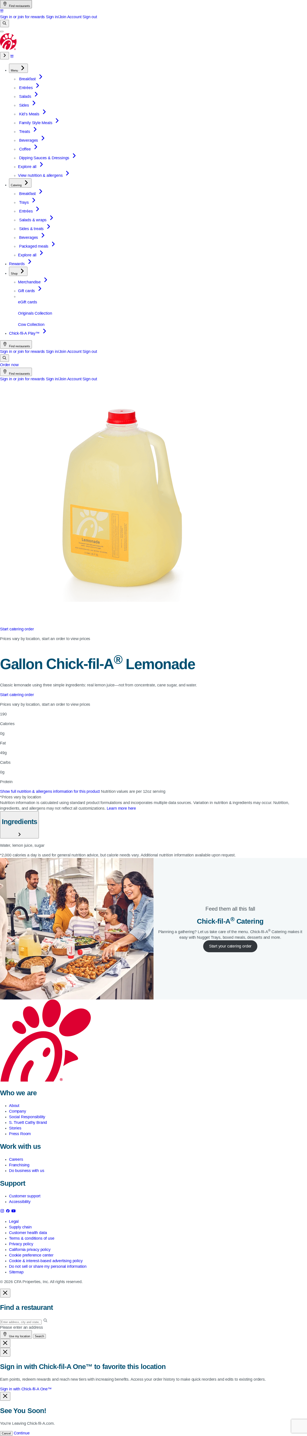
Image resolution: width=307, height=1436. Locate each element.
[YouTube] (13, 1212)
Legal (14, 1221)
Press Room (20, 1133)
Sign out (89, 17)
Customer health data (28, 1232)
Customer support (24, 1196)
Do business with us (26, 1170)
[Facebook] (8, 1212)
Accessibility (20, 1201)
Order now (9, 365)
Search (39, 1336)
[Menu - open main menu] (2, 31)
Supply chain (20, 1227)
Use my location (19, 1336)
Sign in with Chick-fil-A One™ (26, 1389)
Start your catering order (230, 946)
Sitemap (16, 1272)
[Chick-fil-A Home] (8, 49)
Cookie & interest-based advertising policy (45, 1261)
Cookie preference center (31, 1255)
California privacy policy (30, 1249)
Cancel (6, 1433)
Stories (15, 1128)
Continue (22, 1433)
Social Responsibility (27, 1117)
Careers (16, 1159)
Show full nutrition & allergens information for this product (50, 791)
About (14, 1105)
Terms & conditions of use (31, 1238)
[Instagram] (3, 1212)
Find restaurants (19, 6)
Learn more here (121, 808)
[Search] (4, 23)
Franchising (19, 1165)
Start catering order (17, 629)
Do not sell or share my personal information (48, 1266)
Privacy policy (21, 1244)
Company (17, 1111)
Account (74, 17)
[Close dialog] (5, 1293)
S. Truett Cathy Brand (28, 1122)
